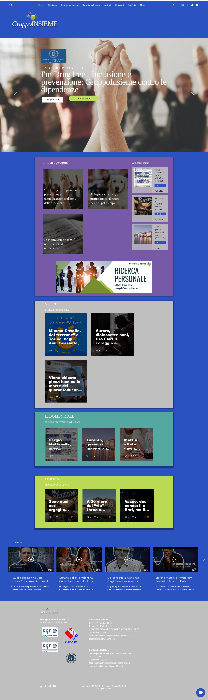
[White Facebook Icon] (45, 686)
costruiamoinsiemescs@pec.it (102, 639)
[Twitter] (192, 5)
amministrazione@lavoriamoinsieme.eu (112, 663)
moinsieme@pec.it (114, 666)
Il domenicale (161, 185)
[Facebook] (187, 5)
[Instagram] (182, 5)
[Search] (174, 5)
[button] (17, 542)
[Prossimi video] (204, 559)
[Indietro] (15, 95)
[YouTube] (196, 5)
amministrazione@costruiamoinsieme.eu (113, 635)
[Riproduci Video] (31, 559)
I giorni (160, 214)
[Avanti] (192, 95)
